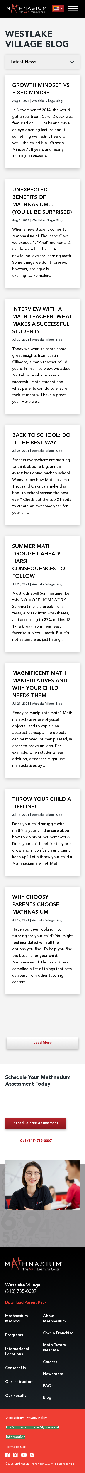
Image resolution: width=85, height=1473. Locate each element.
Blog (47, 1398)
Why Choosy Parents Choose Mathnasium (35, 905)
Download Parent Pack (25, 1303)
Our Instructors (19, 1382)
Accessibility (15, 1418)
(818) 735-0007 (21, 1291)
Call (36, 1141)
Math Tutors (54, 1347)
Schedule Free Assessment (36, 1123)
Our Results (16, 1396)
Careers (50, 1362)
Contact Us (15, 1368)
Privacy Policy (37, 1418)
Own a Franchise (58, 1333)
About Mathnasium (54, 1318)
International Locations (17, 1351)
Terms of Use (16, 1447)
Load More (42, 1042)
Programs (14, 1335)
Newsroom (53, 1374)
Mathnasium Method (16, 1318)
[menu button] (58, 8)
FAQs (48, 1386)
